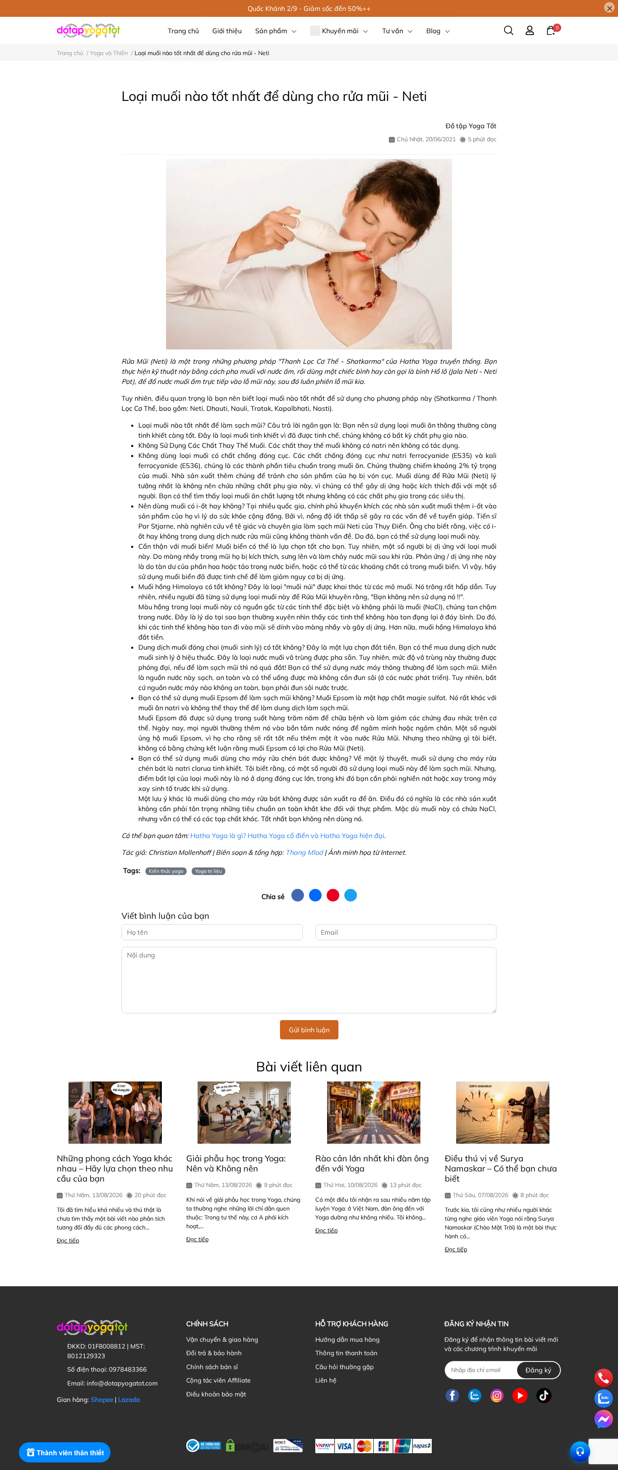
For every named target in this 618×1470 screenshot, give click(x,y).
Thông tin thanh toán (346, 1353)
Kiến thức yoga (166, 871)
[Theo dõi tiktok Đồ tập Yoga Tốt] (544, 1395)
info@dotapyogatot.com (122, 1383)
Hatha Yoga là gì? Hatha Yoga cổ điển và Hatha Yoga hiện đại (287, 835)
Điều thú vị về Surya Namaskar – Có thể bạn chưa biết (501, 1168)
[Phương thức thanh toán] (373, 1446)
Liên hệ (325, 1380)
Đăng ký (539, 1370)
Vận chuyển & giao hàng (222, 1339)
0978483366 (128, 1369)
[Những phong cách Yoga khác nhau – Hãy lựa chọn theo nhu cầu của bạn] (115, 1112)
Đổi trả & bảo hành (214, 1353)
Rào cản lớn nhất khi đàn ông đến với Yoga (372, 1163)
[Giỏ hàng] (550, 30)
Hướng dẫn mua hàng (347, 1339)
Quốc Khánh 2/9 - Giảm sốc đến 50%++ (309, 8)
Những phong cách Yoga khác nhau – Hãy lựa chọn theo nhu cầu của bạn (115, 1168)
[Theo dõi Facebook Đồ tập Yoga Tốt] (452, 1395)
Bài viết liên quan (309, 1066)
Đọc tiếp (68, 1240)
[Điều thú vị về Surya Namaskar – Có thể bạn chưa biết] (503, 1112)
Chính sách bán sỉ (212, 1367)
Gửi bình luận (309, 1030)
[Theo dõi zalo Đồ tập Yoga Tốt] (475, 1395)
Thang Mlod (304, 852)
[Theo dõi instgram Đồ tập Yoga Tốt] (497, 1395)
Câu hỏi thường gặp (344, 1367)
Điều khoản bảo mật (216, 1394)
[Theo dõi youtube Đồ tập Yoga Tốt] (520, 1395)
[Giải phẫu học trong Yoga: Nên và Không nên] (244, 1112)
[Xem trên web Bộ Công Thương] (244, 1444)
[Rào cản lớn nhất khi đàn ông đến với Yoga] (373, 1112)
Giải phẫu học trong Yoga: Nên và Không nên (236, 1163)
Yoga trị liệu (208, 871)
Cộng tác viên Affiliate (218, 1380)
